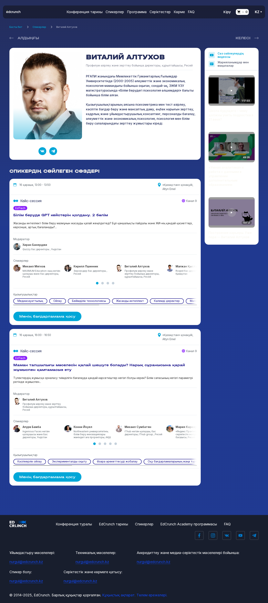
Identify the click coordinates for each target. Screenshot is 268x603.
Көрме (179, 12)
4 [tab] (113, 283)
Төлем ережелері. (152, 595)
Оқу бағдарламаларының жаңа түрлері (174, 461)
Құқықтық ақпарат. (119, 595)
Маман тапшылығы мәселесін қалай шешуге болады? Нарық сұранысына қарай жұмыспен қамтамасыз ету (99, 367)
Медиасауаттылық (30, 300)
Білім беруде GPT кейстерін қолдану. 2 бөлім (60, 215)
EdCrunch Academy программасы (188, 524)
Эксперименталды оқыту (69, 461)
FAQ (191, 12)
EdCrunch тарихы (113, 524)
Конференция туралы (74, 524)
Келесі (243, 38)
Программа (137, 12)
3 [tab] (108, 283)
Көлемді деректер (167, 300)
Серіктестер (160, 12)
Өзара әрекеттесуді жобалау (117, 461)
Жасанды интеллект (130, 300)
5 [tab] (115, 443)
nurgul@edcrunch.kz (26, 562)
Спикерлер (115, 12)
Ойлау (57, 300)
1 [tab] (97, 283)
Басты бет (15, 26)
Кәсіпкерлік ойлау (29, 461)
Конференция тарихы (85, 12)
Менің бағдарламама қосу (47, 316)
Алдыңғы (28, 38)
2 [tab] (102, 283)
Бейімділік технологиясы (89, 300)
